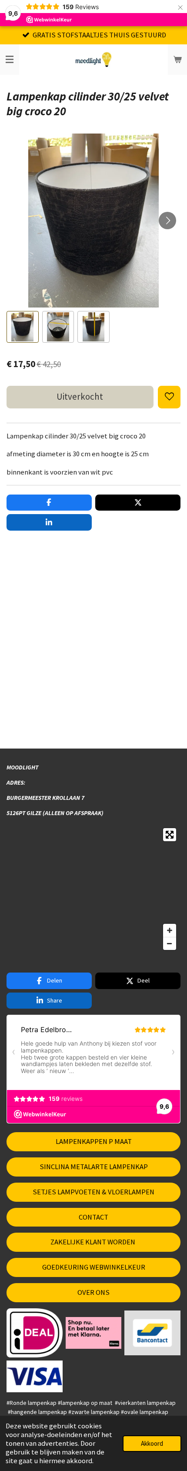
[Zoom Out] (169, 943)
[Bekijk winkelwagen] (177, 59)
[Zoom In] (169, 930)
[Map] (93, 889)
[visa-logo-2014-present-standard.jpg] (34, 1376)
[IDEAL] (34, 1333)
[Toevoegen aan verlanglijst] (169, 397)
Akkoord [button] (152, 1443)
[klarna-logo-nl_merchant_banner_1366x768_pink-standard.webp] (93, 1333)
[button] (23, 327)
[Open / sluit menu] (9, 59)
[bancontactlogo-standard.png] (152, 1333)
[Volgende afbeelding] (167, 220)
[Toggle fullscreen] (169, 834)
